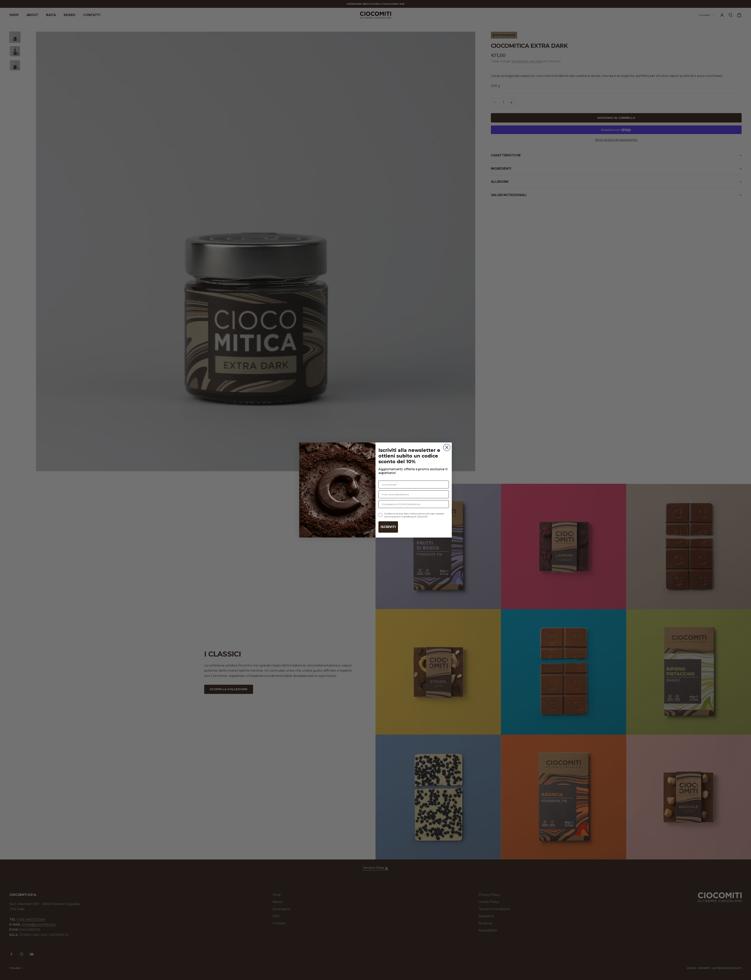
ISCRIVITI (388, 527)
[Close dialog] (446, 447)
